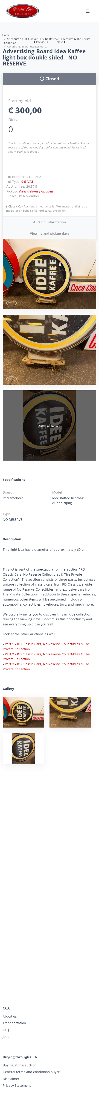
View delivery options (36, 191)
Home (6, 35)
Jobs (6, 1036)
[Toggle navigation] (88, 11)
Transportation (14, 1023)
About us (10, 1016)
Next (60, 42)
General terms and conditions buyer (31, 1072)
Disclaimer (11, 1079)
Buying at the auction (19, 1065)
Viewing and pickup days (49, 233)
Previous (42, 42)
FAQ (6, 1030)
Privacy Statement (17, 1085)
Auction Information (49, 222)
